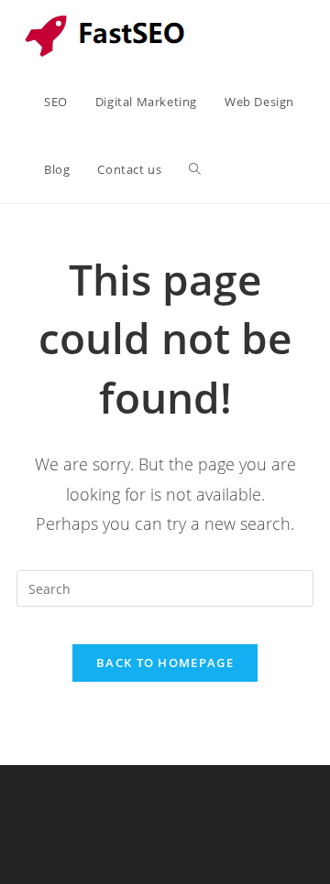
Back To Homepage (165, 662)
